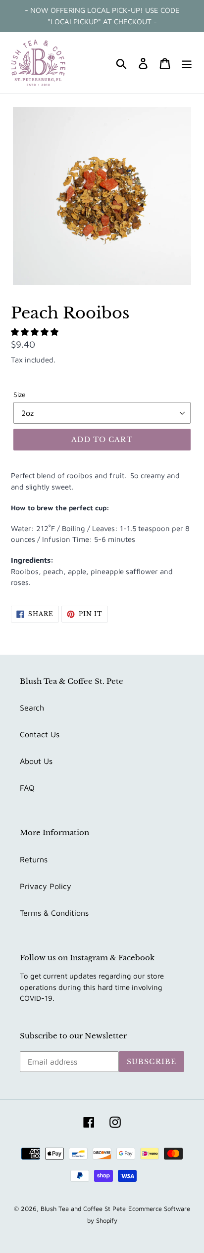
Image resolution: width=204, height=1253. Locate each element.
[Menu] (187, 62)
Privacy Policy (45, 886)
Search (32, 707)
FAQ (27, 787)
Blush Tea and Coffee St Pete (83, 1208)
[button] (36, 331)
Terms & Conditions (54, 912)
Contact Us (39, 734)
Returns (34, 859)
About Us (36, 761)
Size (19, 394)
